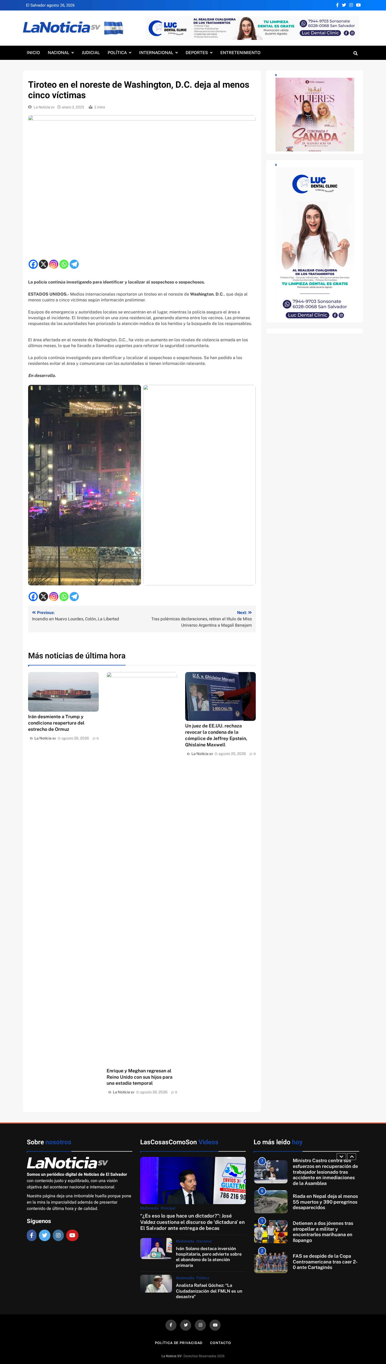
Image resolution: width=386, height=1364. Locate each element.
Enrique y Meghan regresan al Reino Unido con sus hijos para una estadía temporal (140, 1077)
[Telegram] (74, 264)
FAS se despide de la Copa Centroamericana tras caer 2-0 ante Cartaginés (325, 1231)
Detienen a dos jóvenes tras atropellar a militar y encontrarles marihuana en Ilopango (323, 1201)
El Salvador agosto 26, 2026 (50, 5)
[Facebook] (33, 264)
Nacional (58, 52)
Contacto (220, 1343)
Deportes (197, 52)
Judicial (91, 52)
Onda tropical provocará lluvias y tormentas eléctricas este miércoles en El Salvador (325, 1261)
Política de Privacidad (178, 1343)
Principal (168, 1208)
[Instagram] (53, 264)
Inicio (33, 52)
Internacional (156, 52)
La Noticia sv (44, 107)
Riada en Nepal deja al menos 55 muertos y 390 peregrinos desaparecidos (325, 1171)
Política (117, 52)
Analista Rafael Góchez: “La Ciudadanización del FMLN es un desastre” (209, 1291)
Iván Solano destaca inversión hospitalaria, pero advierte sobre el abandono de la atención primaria (209, 1257)
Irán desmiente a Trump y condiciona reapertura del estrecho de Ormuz (56, 723)
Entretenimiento (240, 52)
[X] (43, 264)
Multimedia (149, 1208)
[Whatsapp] (64, 264)
